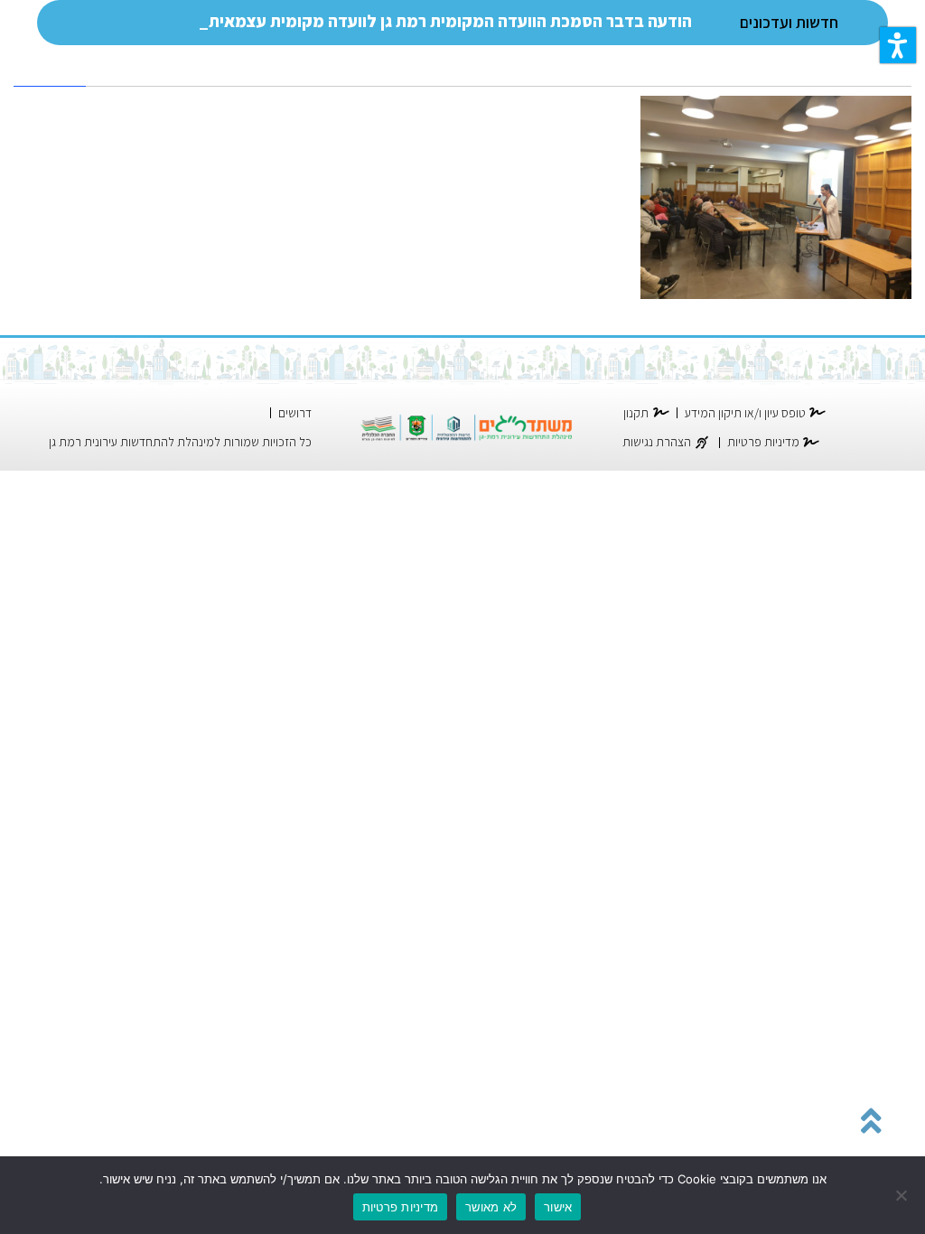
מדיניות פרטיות (400, 1207)
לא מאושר (491, 1207)
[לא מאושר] (902, 1195)
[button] (898, 45)
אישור (558, 1207)
